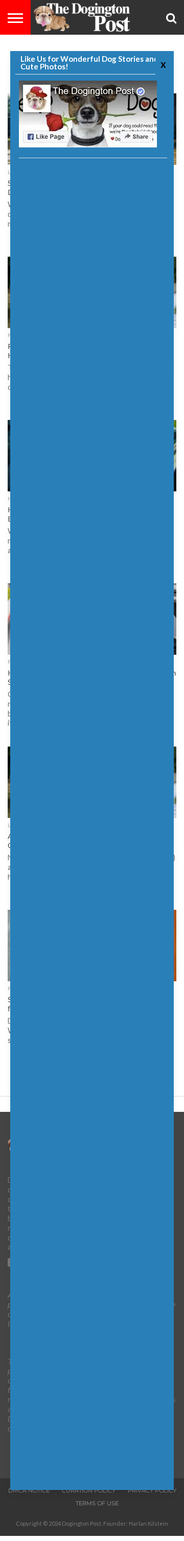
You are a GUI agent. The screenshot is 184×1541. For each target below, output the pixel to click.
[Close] (162, 64)
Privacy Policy (152, 1490)
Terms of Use (97, 1503)
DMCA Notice (29, 1490)
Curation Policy (89, 1490)
